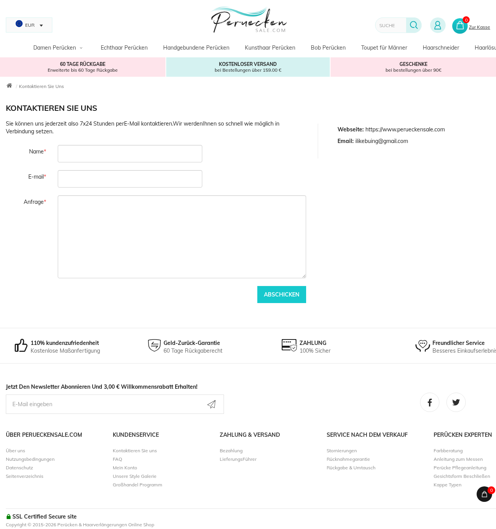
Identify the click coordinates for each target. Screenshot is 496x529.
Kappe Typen (448, 485)
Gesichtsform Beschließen (462, 476)
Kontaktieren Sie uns (41, 86)
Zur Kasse (479, 27)
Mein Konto (125, 467)
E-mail (36, 176)
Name (36, 151)
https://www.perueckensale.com (405, 129)
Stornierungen (342, 450)
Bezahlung (231, 450)
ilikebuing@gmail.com (381, 141)
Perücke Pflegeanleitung (460, 467)
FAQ (117, 459)
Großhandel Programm (137, 485)
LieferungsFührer (238, 459)
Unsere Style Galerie (135, 476)
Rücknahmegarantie (348, 459)
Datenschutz (19, 467)
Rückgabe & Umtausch (351, 467)
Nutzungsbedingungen (30, 459)
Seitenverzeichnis (24, 476)
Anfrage (34, 201)
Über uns (15, 450)
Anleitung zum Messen (458, 459)
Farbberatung (448, 450)
